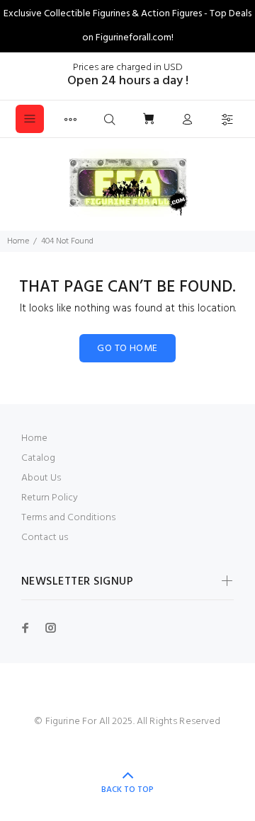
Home (18, 241)
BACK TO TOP (127, 790)
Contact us (44, 537)
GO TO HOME (127, 348)
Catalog (38, 458)
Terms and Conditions (68, 518)
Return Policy (49, 498)
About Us (41, 478)
